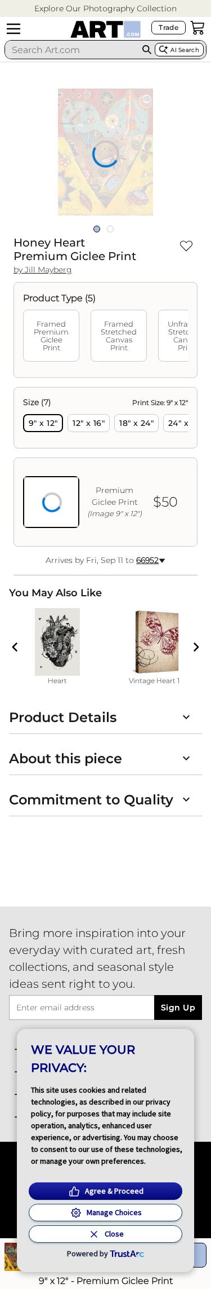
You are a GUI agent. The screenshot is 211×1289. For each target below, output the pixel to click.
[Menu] (14, 29)
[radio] (43, 423)
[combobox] (72, 50)
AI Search (184, 50)
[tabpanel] (105, 467)
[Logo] (105, 29)
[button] (105, 9)
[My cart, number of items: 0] (197, 28)
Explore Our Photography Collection (105, 8)
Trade (168, 27)
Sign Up (178, 1007)
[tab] (51, 336)
